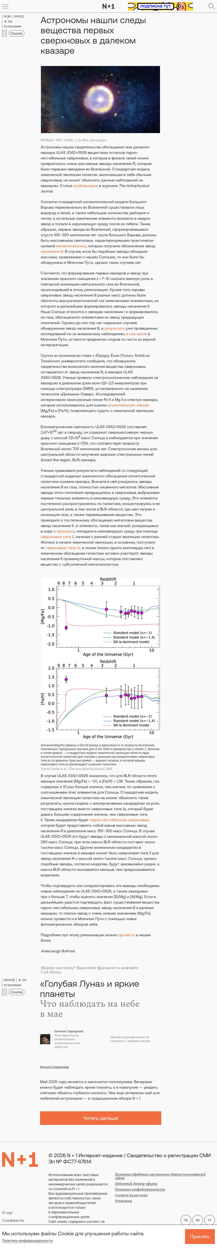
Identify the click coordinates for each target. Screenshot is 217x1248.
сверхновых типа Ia (63, 547)
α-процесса (64, 531)
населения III (52, 251)
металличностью (71, 246)
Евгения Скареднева (54, 1067)
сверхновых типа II (57, 536)
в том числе (136, 334)
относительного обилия (128, 405)
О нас (7, 1213)
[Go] (5, 6)
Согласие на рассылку (131, 1195)
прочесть (126, 935)
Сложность (13, 1220)
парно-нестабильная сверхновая (119, 820)
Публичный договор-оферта (136, 1183)
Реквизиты (123, 1200)
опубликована (85, 185)
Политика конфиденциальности (27, 1240)
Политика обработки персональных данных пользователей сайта (160, 1176)
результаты (114, 328)
